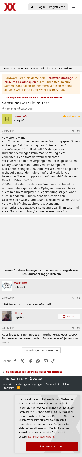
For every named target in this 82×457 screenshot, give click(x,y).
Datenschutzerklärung (41, 436)
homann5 (10, 108)
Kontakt (7, 384)
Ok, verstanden (51, 446)
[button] (14, 68)
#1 (78, 131)
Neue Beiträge (26, 68)
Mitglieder (47, 68)
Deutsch (37, 378)
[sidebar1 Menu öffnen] (73, 6)
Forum (8, 68)
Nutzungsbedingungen (29, 384)
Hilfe (66, 384)
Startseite (8, 388)
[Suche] (32, 7)
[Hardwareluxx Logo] (10, 7)
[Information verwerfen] (76, 78)
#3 (78, 328)
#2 (78, 297)
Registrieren (66, 68)
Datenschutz (52, 384)
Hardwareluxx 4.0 (16, 378)
